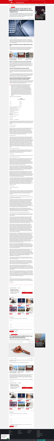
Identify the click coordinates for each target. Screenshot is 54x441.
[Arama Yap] (44, 2)
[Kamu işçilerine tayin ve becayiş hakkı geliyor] (29, 302)
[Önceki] (35, 13)
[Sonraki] (13, 0)
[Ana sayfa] (9, 4)
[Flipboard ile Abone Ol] (15, 37)
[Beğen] (23, 37)
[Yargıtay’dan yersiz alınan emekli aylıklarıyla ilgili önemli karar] (21, 310)
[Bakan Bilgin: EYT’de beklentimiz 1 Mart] (21, 302)
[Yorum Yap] (26, 37)
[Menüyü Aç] (9, 2)
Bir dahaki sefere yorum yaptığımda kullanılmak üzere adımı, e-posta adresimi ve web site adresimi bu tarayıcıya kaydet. (21, 329)
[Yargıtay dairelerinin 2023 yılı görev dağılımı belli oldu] (29, 310)
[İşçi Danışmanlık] (13, 2)
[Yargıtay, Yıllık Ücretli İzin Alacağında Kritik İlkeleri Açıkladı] (21, 369)
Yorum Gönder (11, 331)
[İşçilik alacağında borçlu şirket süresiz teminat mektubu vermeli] (29, 56)
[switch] (44, 4)
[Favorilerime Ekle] (24, 37)
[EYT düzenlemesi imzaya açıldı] (13, 310)
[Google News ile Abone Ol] (11, 37)
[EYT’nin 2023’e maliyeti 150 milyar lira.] (13, 302)
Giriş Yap (16, 331)
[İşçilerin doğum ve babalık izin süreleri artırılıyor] (21, 56)
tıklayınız (31, 379)
